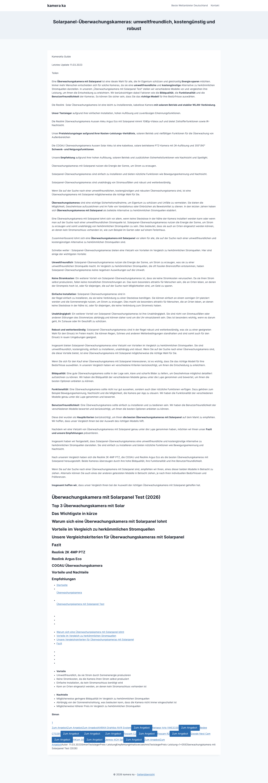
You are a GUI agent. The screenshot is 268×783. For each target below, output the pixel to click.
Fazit (59, 643)
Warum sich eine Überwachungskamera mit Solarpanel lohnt (90, 632)
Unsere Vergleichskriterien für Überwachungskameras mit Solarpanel (95, 639)
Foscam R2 (163, 733)
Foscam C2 (130, 733)
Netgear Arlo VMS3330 (165, 727)
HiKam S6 (78, 739)
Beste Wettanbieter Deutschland (189, 5)
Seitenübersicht (146, 774)
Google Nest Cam (200, 733)
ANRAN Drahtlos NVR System (114, 727)
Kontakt (215, 5)
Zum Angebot (59, 727)
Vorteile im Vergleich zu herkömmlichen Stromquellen (86, 635)
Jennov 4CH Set (114, 739)
